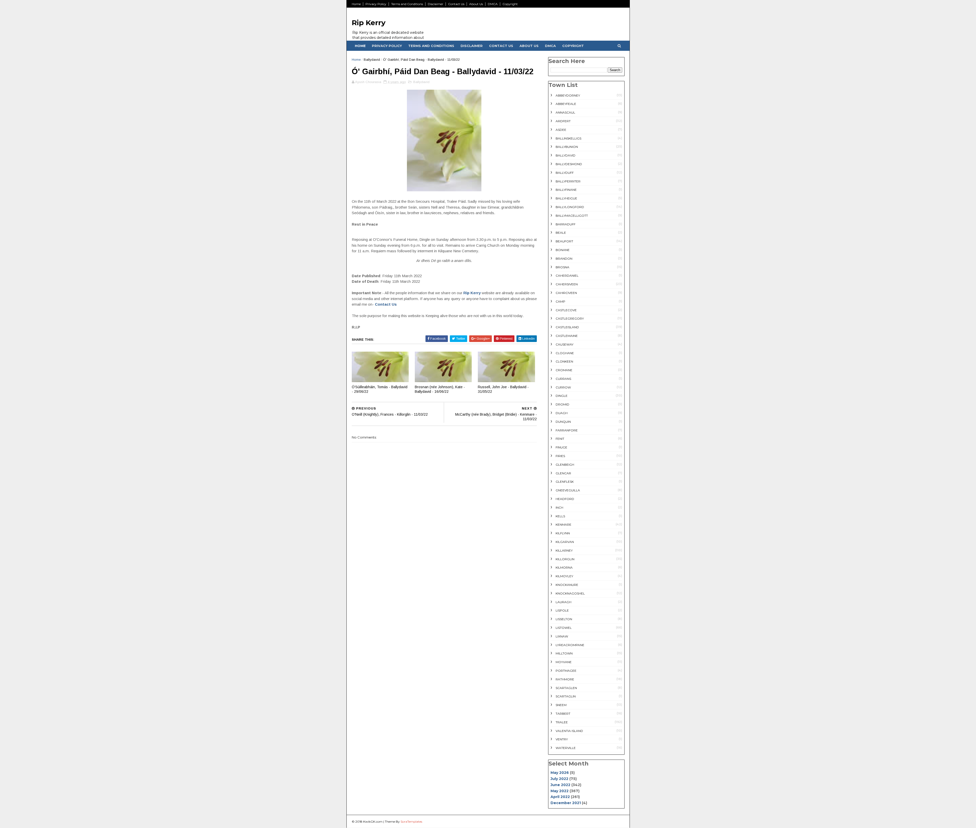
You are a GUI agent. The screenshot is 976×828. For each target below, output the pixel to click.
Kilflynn (563, 533)
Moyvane (564, 662)
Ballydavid (372, 59)
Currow (563, 387)
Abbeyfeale (566, 104)
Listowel (564, 628)
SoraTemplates (411, 821)
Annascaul (565, 112)
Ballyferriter (568, 181)
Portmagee (566, 671)
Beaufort (564, 241)
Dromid (562, 404)
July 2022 (559, 778)
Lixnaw (562, 636)
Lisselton (564, 619)
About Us (476, 4)
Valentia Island (569, 731)
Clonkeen (564, 361)
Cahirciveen (566, 293)
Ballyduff (565, 173)
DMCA (493, 4)
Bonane (563, 250)
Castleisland (567, 327)
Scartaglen (566, 688)
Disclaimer (435, 4)
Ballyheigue (566, 198)
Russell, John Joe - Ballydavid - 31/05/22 (503, 389)
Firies (560, 456)
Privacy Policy (375, 4)
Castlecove (566, 310)
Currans (563, 379)
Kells (560, 516)
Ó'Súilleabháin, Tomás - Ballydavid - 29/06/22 (379, 389)
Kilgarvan (565, 542)
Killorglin (565, 559)
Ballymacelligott (572, 215)
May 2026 (560, 772)
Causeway (564, 344)
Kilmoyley (564, 576)
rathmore (565, 679)
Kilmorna (564, 567)
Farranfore (567, 430)
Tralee (562, 722)
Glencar (563, 473)
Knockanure (567, 585)
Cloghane (565, 353)
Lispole (562, 610)
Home (356, 4)
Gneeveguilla (568, 490)
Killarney (564, 550)
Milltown (564, 653)
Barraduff (565, 224)
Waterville (566, 748)
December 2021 (566, 803)
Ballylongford (570, 207)
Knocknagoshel (570, 593)
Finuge (561, 447)
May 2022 (560, 791)
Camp (560, 301)
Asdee (561, 130)
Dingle (562, 396)
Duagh (562, 413)
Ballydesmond (569, 164)
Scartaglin (566, 696)
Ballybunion (567, 147)
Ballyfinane (566, 190)
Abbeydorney (568, 95)
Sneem (561, 705)
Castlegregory (570, 318)
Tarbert (563, 713)
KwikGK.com (373, 821)
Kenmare (563, 524)
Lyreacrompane (570, 645)
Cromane (564, 370)
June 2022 (560, 785)
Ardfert (563, 121)
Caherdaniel (567, 275)
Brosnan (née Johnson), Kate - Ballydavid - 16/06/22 (440, 389)
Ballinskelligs (568, 138)
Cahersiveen (567, 284)
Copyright (510, 4)
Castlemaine (567, 336)
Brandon (564, 258)
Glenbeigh (565, 464)
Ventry (562, 739)
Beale (561, 233)
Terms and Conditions (407, 4)
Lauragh (563, 602)
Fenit (560, 439)
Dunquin (563, 422)
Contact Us (456, 4)
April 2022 (560, 796)
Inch (559, 507)
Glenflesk (565, 481)
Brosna (562, 267)
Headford (565, 499)
